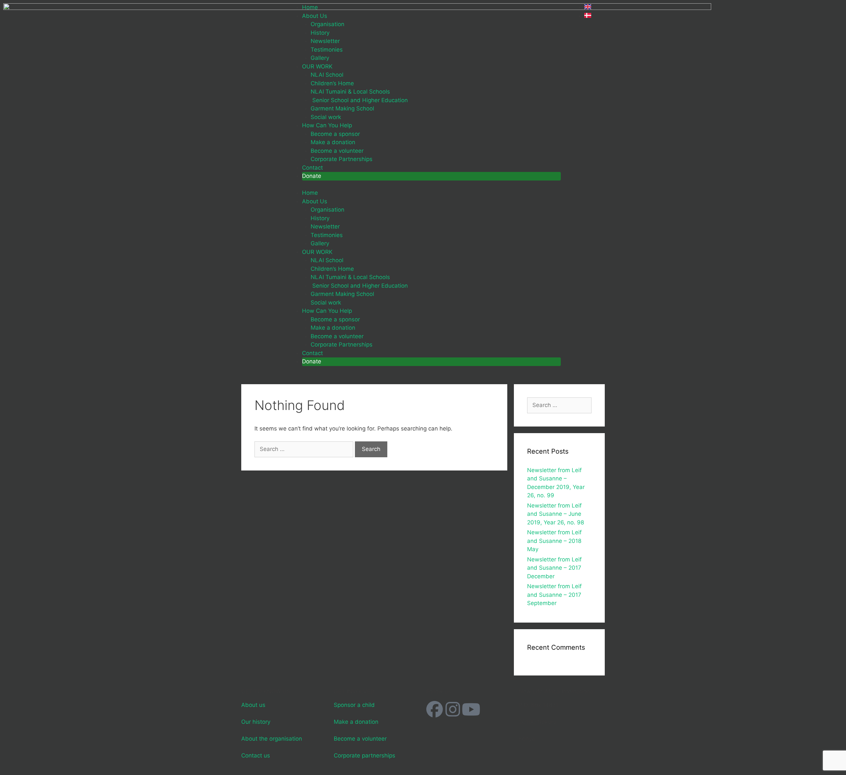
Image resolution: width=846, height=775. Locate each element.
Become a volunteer (337, 150)
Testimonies (327, 49)
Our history (255, 721)
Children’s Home (332, 83)
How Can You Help (327, 125)
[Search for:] (304, 449)
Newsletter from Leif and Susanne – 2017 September (554, 594)
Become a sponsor (335, 134)
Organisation (327, 24)
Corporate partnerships (364, 755)
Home (310, 7)
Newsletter (325, 41)
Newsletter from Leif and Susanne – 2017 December (554, 568)
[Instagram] (452, 709)
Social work (326, 117)
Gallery (320, 58)
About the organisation (271, 738)
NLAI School (327, 74)
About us (253, 705)
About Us (314, 16)
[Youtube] (471, 709)
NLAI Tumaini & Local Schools (350, 91)
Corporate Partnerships (341, 159)
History (320, 32)
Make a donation (333, 142)
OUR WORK (317, 66)
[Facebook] (434, 709)
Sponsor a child (354, 705)
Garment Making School (342, 108)
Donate (311, 176)
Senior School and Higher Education (359, 100)
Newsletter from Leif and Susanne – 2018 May (554, 540)
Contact (312, 167)
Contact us (255, 755)
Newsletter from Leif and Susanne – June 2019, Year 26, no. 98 (555, 514)
